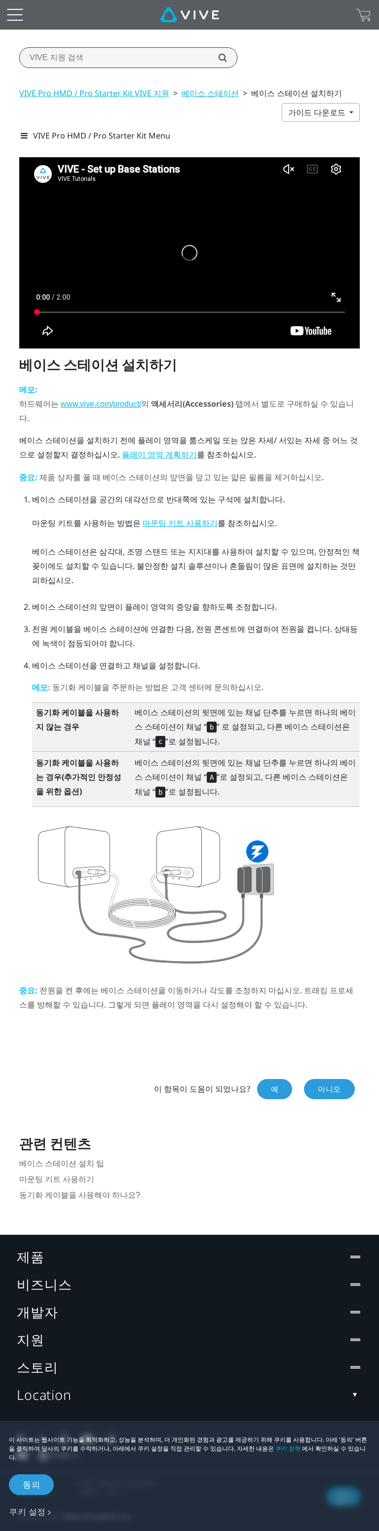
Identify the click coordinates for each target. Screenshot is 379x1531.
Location (44, 1395)
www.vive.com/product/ (101, 404)
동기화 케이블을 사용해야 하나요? (79, 1195)
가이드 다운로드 (317, 112)
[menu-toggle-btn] (15, 15)
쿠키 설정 (27, 1511)
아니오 (329, 1089)
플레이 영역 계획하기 (159, 455)
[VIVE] (189, 14)
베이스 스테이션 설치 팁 (61, 1163)
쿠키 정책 (288, 1448)
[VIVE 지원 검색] (217, 58)
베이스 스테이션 (210, 93)
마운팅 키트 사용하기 (180, 523)
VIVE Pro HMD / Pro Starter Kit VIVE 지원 (94, 93)
